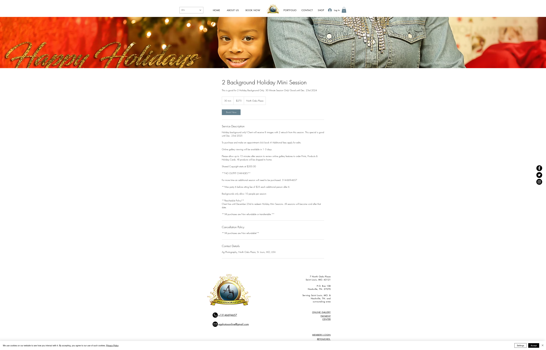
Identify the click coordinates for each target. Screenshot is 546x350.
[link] (231, 112)
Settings (520, 345)
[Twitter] (539, 175)
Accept (534, 345)
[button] (344, 10)
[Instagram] (539, 182)
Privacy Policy (112, 345)
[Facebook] (539, 168)
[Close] (542, 345)
